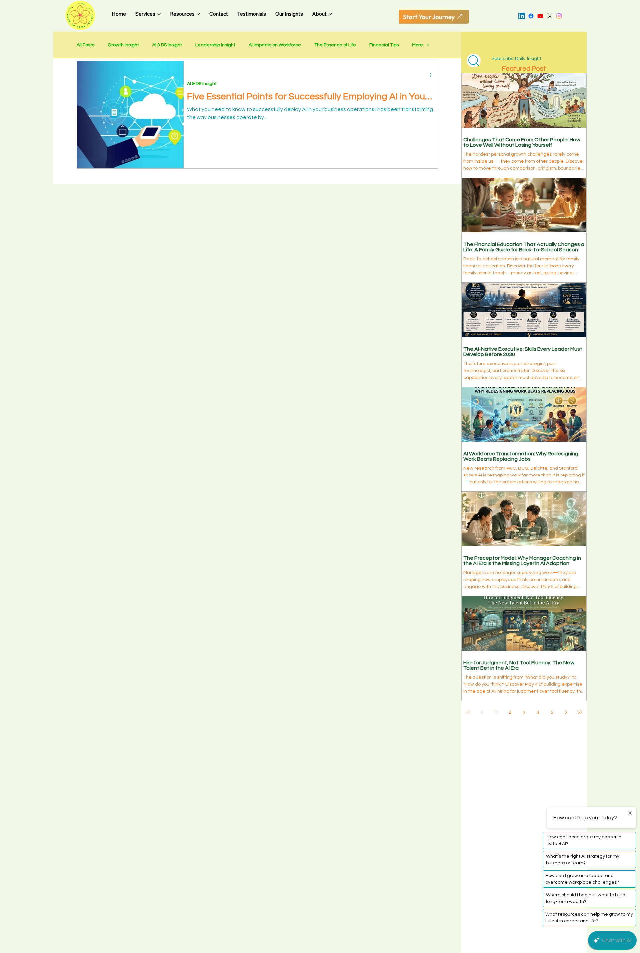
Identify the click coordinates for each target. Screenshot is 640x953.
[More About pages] (330, 14)
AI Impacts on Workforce (275, 45)
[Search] (474, 60)
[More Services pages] (159, 14)
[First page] (468, 712)
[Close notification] (630, 813)
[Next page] (566, 712)
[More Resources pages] (198, 14)
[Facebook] (531, 16)
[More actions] (433, 75)
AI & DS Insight (167, 45)
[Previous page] (482, 712)
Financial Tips (384, 45)
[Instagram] (559, 16)
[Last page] (580, 712)
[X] (549, 16)
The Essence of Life (335, 45)
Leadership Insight (215, 45)
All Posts (85, 45)
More (417, 45)
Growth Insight (123, 45)
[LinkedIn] (521, 16)
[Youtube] (540, 16)
